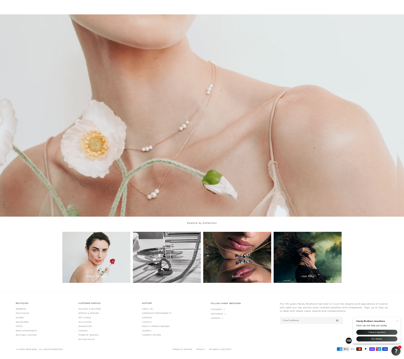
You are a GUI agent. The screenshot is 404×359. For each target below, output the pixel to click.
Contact (147, 322)
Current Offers (151, 335)
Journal (147, 331)
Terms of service (88, 335)
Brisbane (21, 309)
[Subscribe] (337, 320)
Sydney (20, 317)
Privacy (200, 349)
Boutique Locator (26, 335)
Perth (19, 326)
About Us (147, 309)
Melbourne (22, 322)
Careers (147, 317)
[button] (335, 257)
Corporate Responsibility (157, 313)
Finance (83, 331)
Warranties (85, 326)
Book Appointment (26, 331)
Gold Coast (22, 313)
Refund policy (86, 339)
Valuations (84, 322)
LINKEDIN (216, 318)
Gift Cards (84, 317)
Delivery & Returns (89, 309)
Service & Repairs (88, 313)
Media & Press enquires (155, 326)
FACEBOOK (217, 309)
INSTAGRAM (217, 314)
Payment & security (220, 349)
